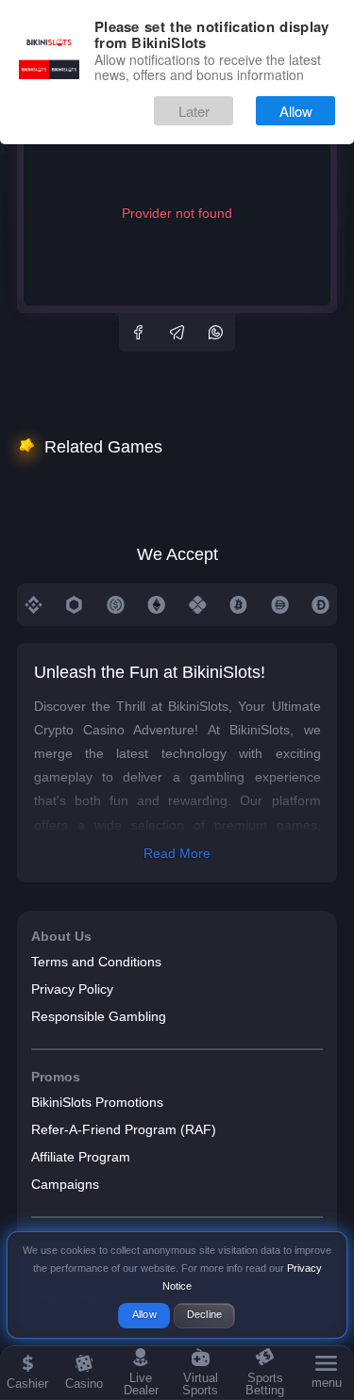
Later (194, 111)
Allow (295, 111)
